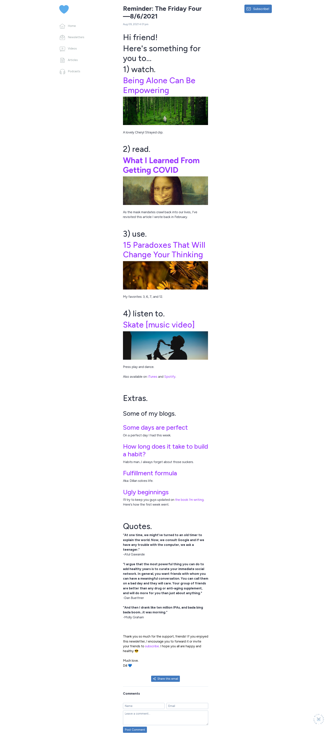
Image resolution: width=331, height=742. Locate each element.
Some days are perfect (155, 427)
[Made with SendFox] (318, 719)
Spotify (169, 376)
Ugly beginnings (146, 492)
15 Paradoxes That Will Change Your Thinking (164, 249)
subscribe (152, 646)
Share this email (167, 678)
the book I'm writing (189, 500)
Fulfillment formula (150, 473)
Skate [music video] (159, 325)
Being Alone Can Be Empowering (159, 85)
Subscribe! (261, 9)
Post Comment (135, 729)
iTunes (152, 376)
